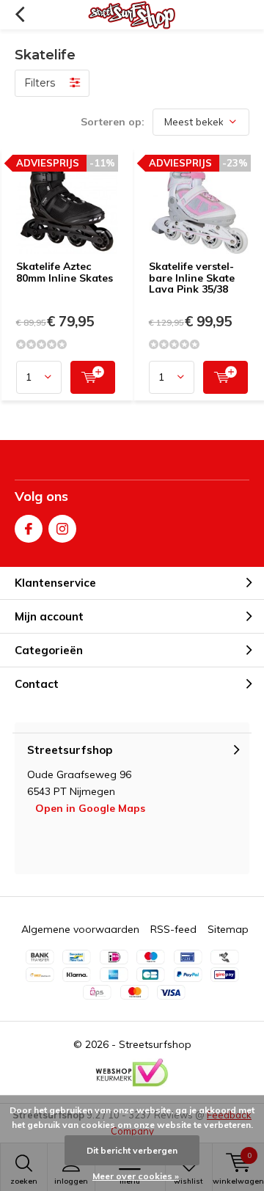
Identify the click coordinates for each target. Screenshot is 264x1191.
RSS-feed (173, 929)
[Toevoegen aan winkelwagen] (92, 377)
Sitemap (228, 929)
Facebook (29, 529)
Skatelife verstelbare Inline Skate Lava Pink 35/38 (192, 278)
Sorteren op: (112, 121)
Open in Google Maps (90, 808)
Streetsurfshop (155, 1044)
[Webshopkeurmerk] (132, 1073)
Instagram (62, 529)
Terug (19, 14)
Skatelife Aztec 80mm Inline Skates (64, 272)
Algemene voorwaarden (80, 929)
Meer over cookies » (135, 1175)
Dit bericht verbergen (132, 1150)
